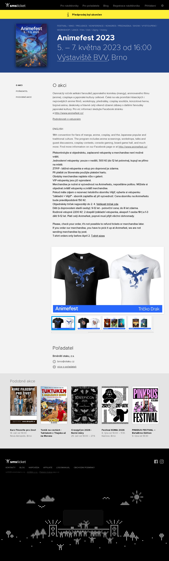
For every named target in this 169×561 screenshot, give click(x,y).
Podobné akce (24, 97)
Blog (106, 5)
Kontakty (11, 467)
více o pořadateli (66, 366)
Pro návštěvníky (69, 5)
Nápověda (34, 467)
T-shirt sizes (98, 235)
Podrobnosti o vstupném (67, 119)
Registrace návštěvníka (126, 5)
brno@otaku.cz (65, 361)
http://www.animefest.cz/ (69, 113)
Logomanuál (63, 467)
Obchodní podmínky (84, 467)
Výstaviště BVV (82, 58)
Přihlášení (150, 5)
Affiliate (47, 467)
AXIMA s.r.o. (32, 472)
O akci (19, 85)
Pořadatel (22, 91)
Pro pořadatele (91, 5)
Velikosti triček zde (107, 204)
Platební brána (45, 472)
